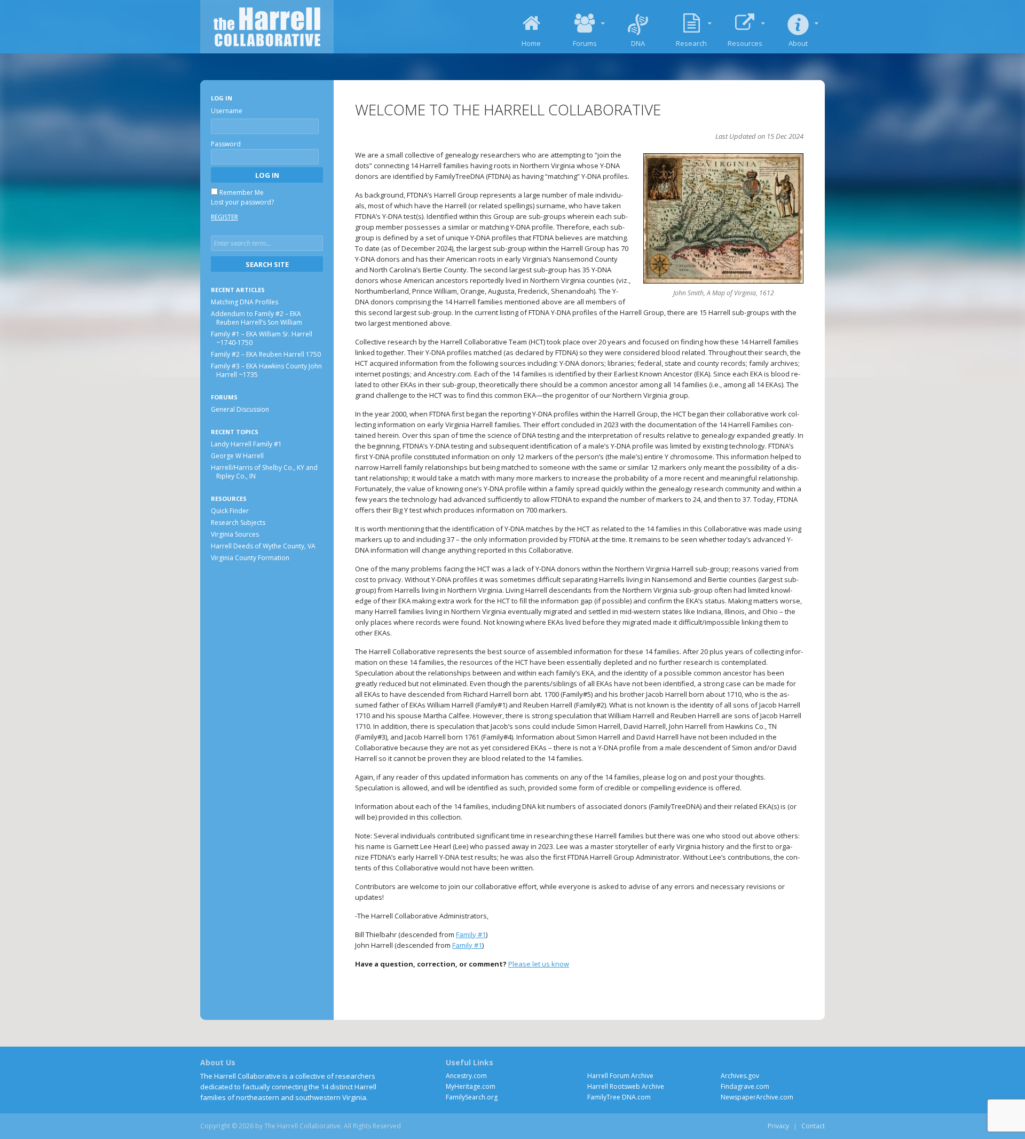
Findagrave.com (745, 1086)
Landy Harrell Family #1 (246, 443)
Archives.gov (740, 1075)
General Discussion (240, 409)
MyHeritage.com (470, 1086)
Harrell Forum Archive (620, 1075)
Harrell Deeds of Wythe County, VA (263, 545)
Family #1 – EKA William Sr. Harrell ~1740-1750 (261, 338)
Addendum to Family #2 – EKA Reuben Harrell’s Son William (256, 318)
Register (224, 217)
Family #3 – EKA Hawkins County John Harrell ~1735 (266, 370)
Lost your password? (242, 202)
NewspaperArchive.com (757, 1097)
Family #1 (471, 934)
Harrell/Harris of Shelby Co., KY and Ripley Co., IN (264, 471)
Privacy (778, 1125)
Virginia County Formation (250, 557)
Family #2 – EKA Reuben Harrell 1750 (266, 354)
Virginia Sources (235, 533)
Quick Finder (230, 510)
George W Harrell (237, 455)
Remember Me (241, 192)
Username (226, 110)
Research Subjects (238, 522)
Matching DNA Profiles (244, 302)
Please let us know (538, 964)
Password (226, 143)
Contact (813, 1125)
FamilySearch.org (472, 1097)
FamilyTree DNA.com (619, 1097)
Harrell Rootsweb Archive (625, 1086)
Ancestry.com (466, 1075)
